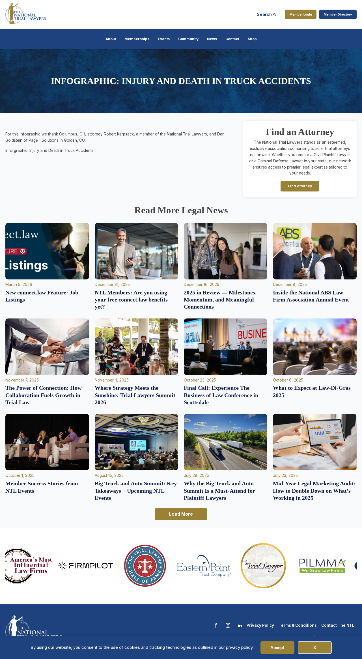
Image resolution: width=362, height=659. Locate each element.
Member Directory (338, 14)
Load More (181, 514)
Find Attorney (300, 186)
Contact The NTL (337, 625)
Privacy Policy (260, 625)
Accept (277, 647)
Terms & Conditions (298, 625)
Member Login (301, 14)
